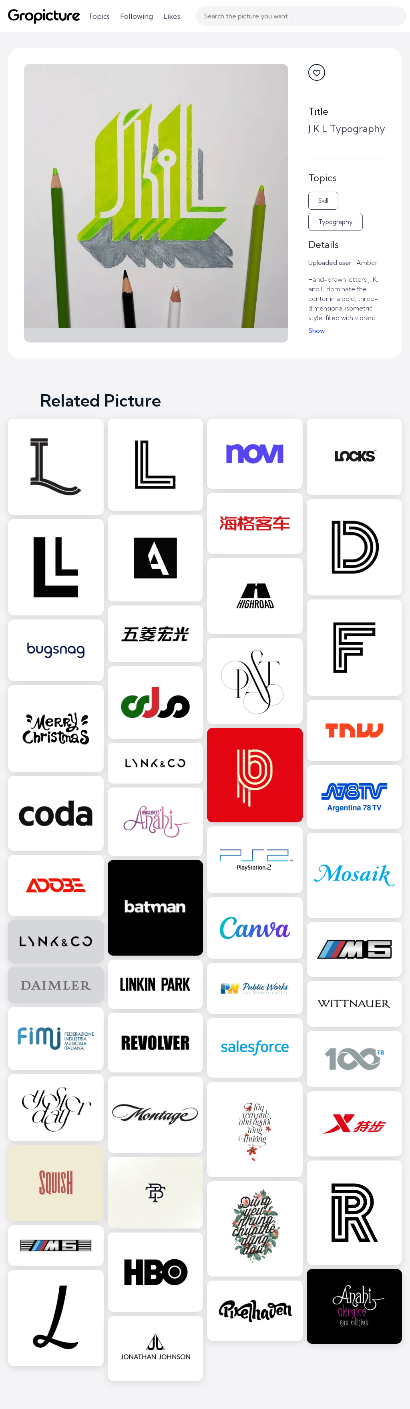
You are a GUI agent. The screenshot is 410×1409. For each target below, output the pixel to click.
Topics (99, 16)
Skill (323, 200)
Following (136, 16)
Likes (171, 16)
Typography (335, 222)
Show (316, 331)
